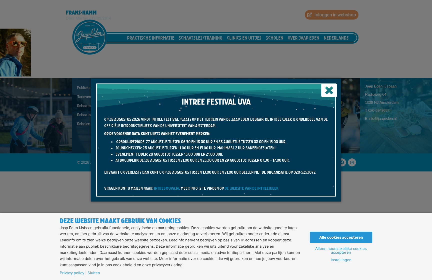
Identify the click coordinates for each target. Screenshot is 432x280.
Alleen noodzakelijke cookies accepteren (341, 250)
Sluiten (94, 273)
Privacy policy (72, 273)
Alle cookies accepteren (341, 237)
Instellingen (341, 260)
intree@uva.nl (167, 188)
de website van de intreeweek (251, 188)
